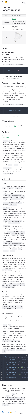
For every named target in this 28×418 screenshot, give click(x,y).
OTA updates (18, 127)
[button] (2, 2)
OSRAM (14, 19)
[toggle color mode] (22, 2)
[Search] (24, 2)
